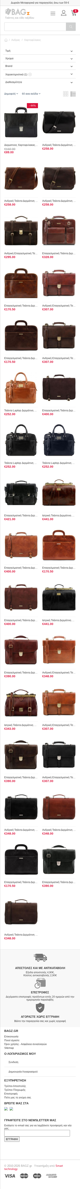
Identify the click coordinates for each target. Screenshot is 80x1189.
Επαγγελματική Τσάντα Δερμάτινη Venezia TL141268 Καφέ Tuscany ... (59, 253)
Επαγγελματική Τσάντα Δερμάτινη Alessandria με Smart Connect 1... (21, 672)
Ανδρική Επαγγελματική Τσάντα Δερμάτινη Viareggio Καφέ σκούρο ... (21, 253)
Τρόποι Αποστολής (15, 1086)
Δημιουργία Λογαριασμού (23, 1071)
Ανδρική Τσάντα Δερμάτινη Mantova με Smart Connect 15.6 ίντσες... (21, 829)
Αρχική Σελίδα (6, 40)
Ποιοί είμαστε (11, 1040)
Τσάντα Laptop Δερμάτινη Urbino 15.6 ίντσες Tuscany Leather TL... (21, 463)
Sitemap (9, 1048)
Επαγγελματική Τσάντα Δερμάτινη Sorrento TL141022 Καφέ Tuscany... (21, 305)
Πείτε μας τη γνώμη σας (17, 1097)
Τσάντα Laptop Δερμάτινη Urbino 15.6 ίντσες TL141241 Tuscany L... (21, 410)
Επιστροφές (11, 1093)
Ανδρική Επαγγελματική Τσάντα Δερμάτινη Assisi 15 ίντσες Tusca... (59, 305)
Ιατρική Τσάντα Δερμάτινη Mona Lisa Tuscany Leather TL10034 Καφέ (21, 725)
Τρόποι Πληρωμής (15, 1089)
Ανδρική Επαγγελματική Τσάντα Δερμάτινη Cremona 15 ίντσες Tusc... (59, 672)
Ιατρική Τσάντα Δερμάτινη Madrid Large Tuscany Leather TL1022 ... (59, 515)
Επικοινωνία (11, 1036)
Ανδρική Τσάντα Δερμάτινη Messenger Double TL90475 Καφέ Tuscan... (21, 200)
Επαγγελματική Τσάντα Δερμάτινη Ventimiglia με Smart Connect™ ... (21, 515)
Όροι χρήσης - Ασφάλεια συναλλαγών (25, 1044)
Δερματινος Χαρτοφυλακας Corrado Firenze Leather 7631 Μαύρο (21, 145)
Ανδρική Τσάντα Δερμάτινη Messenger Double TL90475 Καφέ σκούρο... (59, 200)
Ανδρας (15, 40)
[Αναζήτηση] (71, 26)
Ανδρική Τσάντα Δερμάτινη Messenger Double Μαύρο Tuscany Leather (59, 145)
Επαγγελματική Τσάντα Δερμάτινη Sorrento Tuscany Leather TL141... (21, 358)
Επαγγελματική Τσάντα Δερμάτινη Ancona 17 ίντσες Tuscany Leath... (59, 410)
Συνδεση (13, 1062)
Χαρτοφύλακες (32, 40)
